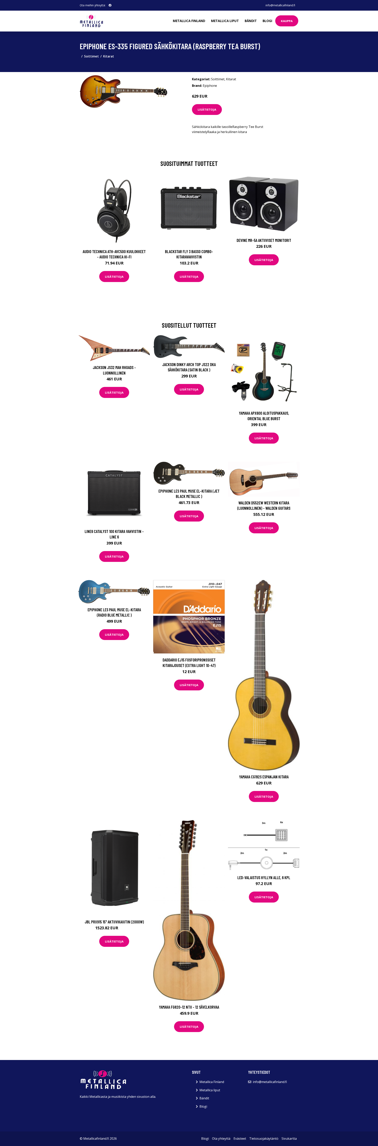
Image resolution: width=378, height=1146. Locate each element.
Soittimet (91, 56)
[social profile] (110, 5)
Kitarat (108, 56)
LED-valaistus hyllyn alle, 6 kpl (263, 877)
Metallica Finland (189, 21)
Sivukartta (289, 1138)
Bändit (251, 21)
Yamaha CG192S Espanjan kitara (264, 776)
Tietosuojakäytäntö (263, 1138)
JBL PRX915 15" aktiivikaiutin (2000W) (114, 921)
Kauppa (287, 21)
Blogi (267, 21)
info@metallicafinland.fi (280, 5)
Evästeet (239, 1138)
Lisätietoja (207, 109)
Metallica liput (225, 21)
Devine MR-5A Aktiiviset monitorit (264, 240)
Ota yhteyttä (221, 1138)
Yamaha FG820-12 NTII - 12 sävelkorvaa (189, 1006)
